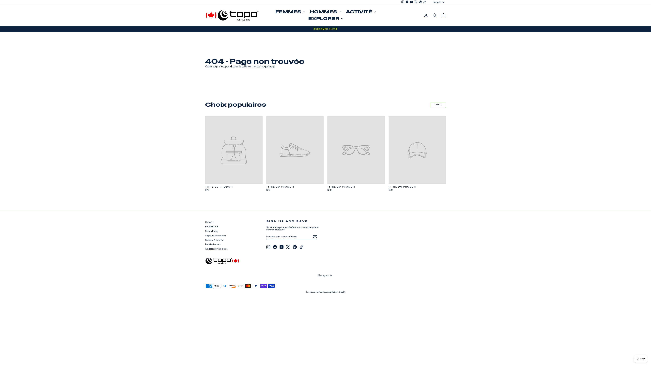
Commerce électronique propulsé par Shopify (325, 292)
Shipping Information (215, 235)
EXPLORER (324, 19)
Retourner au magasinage (259, 66)
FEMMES (288, 12)
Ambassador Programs (216, 249)
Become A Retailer (214, 240)
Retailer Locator (213, 244)
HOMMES (324, 12)
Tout (438, 105)
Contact (209, 222)
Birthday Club (212, 226)
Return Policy (212, 231)
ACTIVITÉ (359, 12)
